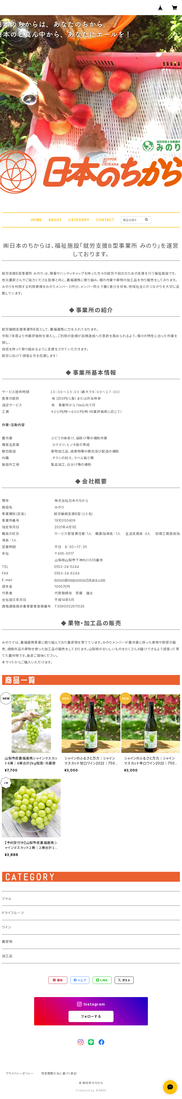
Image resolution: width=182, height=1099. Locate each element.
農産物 (7, 942)
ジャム (6, 898)
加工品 (7, 956)
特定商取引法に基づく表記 (59, 1073)
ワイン (6, 927)
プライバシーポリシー (20, 1073)
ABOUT (55, 220)
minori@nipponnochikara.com (79, 580)
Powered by (86, 1090)
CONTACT (105, 220)
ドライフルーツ (13, 913)
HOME (36, 220)
